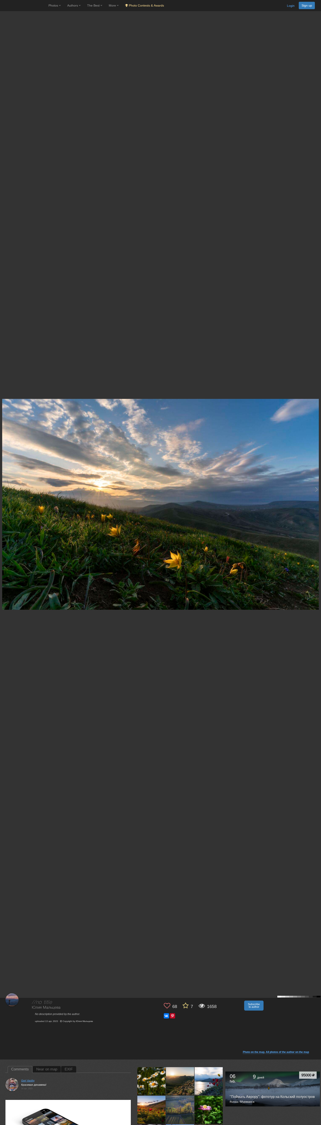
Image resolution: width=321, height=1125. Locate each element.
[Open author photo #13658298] (151, 1109)
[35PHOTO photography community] (23, 5)
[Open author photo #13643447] (209, 1109)
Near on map (46, 1069)
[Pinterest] (172, 1015)
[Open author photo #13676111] (151, 1081)
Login (291, 5)
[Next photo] (316, 489)
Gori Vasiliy (28, 1080)
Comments (20, 1069)
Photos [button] (53, 5)
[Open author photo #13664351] (209, 1081)
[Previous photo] (4, 489)
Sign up (307, 5)
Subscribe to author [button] (254, 1005)
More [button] (113, 5)
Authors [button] (73, 5)
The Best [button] (93, 5)
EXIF (69, 1069)
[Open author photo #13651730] (180, 1109)
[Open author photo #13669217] (180, 1081)
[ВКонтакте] (166, 1015)
